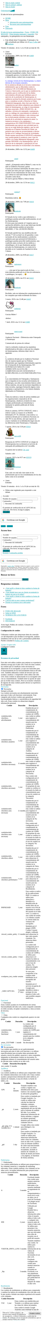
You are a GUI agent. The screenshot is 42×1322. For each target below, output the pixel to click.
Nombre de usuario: (10, 499)
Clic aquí (26, 450)
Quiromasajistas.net (8, 11)
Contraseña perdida (16, 553)
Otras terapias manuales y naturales (21, 34)
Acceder (6, 512)
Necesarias (7, 689)
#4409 (32, 149)
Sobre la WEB (10, 613)
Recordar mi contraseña (13, 504)
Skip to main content (12, 3)
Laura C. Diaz (11, 566)
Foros (27, 32)
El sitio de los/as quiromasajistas (12, 32)
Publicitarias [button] (5, 1160)
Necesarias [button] (5, 687)
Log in (3, 526)
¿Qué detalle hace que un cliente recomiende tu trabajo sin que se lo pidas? (22, 593)
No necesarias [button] (6, 1045)
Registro (6, 553)
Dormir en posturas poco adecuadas (18, 602)
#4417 (31, 255)
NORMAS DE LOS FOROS (15, 615)
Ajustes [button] (3, 645)
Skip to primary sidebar (13, 5)
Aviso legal (5, 625)
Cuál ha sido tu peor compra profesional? (19, 600)
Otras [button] (3, 1013)
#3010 (28, 427)
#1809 (31, 56)
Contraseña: (7, 501)
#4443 (28, 299)
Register (10, 526)
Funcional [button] (4, 1000)
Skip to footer (10, 7)
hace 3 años (33, 42)
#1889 (27, 322)
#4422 (31, 278)
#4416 (31, 202)
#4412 (32, 182)
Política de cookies (16, 625)
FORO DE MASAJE (13, 611)
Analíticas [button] (4, 1068)
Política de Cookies (22, 641)
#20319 (28, 457)
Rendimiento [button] (5, 1286)
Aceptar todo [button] (11, 645)
